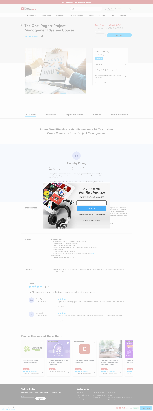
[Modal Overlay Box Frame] (76, 205)
